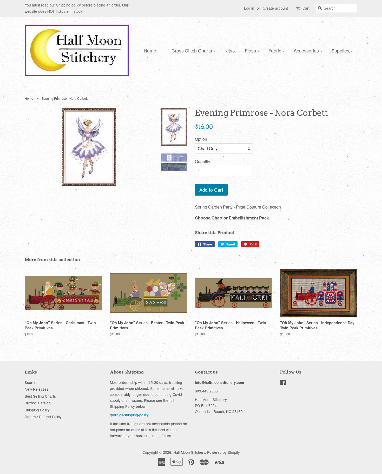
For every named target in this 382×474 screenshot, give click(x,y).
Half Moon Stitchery (189, 452)
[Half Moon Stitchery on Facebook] (283, 383)
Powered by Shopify (223, 452)
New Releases (36, 389)
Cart (305, 8)
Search (30, 382)
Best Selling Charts (40, 396)
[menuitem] (149, 50)
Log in (249, 8)
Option (201, 139)
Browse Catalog (38, 402)
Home (29, 98)
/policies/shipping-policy (129, 414)
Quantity (202, 161)
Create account (275, 8)
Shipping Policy (37, 409)
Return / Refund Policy (43, 416)
